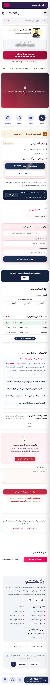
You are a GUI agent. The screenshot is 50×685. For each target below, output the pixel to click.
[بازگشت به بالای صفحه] (13, 664)
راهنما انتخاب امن (18, 528)
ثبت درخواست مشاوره (25, 259)
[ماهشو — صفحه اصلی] (11, 13)
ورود (6, 5)
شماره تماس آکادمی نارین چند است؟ (32, 359)
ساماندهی (22, 664)
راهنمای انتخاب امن (16, 623)
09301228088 (15, 363)
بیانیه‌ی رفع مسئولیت (15, 619)
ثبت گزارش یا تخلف (32, 528)
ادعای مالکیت (11, 195)
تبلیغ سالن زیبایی (37, 611)
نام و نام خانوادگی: (41, 239)
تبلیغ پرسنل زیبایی (37, 623)
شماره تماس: (43, 248)
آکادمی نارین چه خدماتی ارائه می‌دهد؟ (32, 403)
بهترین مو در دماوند (20, 646)
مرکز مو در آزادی (38, 646)
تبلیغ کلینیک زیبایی (37, 615)
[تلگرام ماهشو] (36, 600)
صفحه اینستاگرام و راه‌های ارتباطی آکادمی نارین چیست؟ (26, 389)
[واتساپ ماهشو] (42, 600)
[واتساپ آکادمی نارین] (12, 680)
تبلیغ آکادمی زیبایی (37, 619)
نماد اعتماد (34, 664)
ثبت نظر (25, 278)
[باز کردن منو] (45, 13)
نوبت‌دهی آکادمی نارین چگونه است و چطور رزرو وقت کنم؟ (25, 396)
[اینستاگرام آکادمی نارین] (5, 680)
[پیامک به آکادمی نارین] (20, 680)
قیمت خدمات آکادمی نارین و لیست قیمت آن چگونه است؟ (25, 381)
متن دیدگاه (40, 467)
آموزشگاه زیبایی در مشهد (23, 33)
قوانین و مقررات (17, 611)
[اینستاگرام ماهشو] (30, 600)
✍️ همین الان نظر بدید (25, 459)
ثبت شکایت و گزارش (16, 615)
